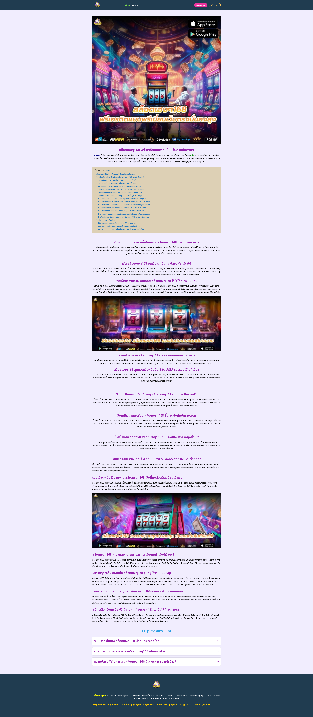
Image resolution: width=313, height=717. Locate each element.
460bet (197, 704)
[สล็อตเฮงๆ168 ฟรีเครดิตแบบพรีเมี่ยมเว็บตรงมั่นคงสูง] (106, 5)
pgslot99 (187, 704)
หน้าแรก (127, 5)
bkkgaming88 (99, 704)
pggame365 (175, 704)
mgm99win (113, 704)
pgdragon (136, 704)
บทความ (135, 5)
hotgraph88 (148, 704)
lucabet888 (161, 704)
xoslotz (125, 704)
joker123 (207, 704)
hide (107, 170)
